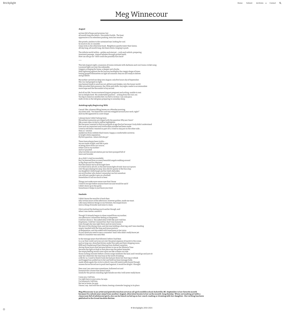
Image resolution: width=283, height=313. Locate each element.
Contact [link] (273, 3)
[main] (141, 15)
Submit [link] (249, 3)
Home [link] (240, 3)
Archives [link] (259, 3)
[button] (280, 3)
